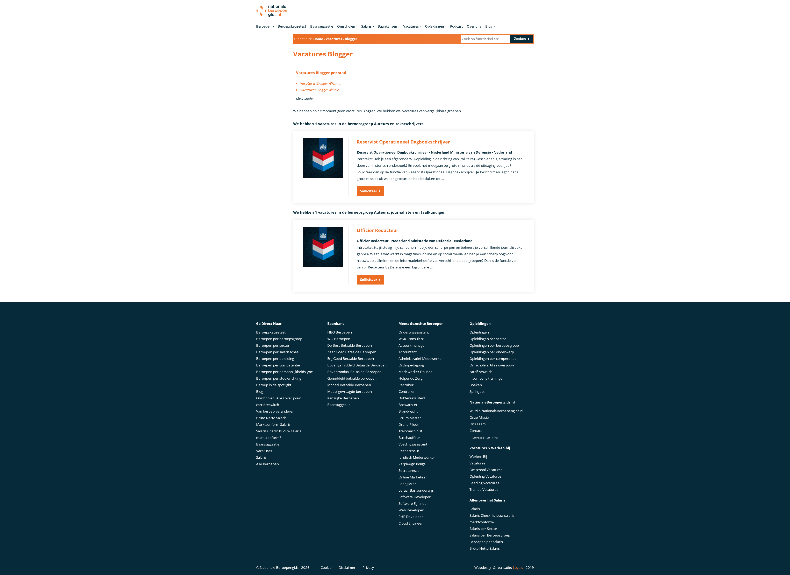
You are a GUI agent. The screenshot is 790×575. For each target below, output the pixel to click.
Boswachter (407, 404)
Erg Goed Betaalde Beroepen (350, 358)
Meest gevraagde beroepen (349, 391)
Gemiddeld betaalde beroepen (351, 378)
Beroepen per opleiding (275, 358)
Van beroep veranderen (275, 411)
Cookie (326, 567)
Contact (475, 430)
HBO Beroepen (339, 332)
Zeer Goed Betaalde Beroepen (351, 352)
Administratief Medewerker (420, 358)
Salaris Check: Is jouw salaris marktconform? (278, 434)
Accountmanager (412, 345)
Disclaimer (347, 567)
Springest (476, 391)
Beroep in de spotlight (273, 385)
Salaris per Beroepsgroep (489, 535)
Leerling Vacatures (484, 483)
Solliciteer (368, 191)
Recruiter (406, 385)
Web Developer (411, 510)
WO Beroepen (338, 338)
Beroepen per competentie (278, 365)
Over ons (474, 26)
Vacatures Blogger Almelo (319, 89)
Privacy (368, 567)
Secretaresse (408, 470)
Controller (406, 391)
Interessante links (483, 437)
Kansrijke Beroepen (343, 398)
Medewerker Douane (415, 371)
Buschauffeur (409, 437)
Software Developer (414, 497)
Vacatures (411, 26)
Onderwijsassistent (413, 332)
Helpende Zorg (410, 378)
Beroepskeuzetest (292, 26)
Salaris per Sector (483, 528)
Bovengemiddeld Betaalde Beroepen (357, 365)
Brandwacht (408, 411)
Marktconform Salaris (273, 424)
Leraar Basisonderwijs (416, 490)
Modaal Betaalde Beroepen (349, 385)
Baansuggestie (321, 26)
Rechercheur (408, 450)
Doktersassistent (411, 398)
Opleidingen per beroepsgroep (494, 345)
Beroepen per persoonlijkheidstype (284, 371)
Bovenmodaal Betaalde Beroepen (354, 371)
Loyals (518, 567)
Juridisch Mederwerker (416, 457)
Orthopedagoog (411, 365)
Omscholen (346, 26)
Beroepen (264, 26)
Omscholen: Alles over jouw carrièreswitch (278, 401)
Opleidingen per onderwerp (491, 352)
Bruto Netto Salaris (271, 417)
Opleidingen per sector (487, 338)
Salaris (366, 26)
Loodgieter (407, 483)
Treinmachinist (410, 431)
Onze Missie (479, 417)
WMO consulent (411, 338)
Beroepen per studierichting (278, 378)
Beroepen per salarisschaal (277, 352)
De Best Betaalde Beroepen (349, 345)
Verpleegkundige (412, 464)
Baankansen (387, 26)
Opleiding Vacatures (485, 476)
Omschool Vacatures (485, 469)
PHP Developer (410, 516)
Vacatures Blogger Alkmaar (321, 83)
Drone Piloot (408, 424)
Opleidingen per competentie (493, 358)
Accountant (407, 352)
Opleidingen (434, 26)
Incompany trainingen (486, 378)
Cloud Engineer (410, 523)
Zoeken (520, 39)
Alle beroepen (267, 464)
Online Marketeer (412, 477)
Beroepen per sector (272, 345)
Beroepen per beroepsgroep (279, 338)
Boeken (475, 385)
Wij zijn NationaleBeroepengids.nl (496, 410)
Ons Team (477, 424)
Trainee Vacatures (483, 489)
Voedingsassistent (412, 444)
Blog (488, 26)
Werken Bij (478, 456)
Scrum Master (409, 417)
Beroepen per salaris (486, 541)
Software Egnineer (413, 503)
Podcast (456, 26)
